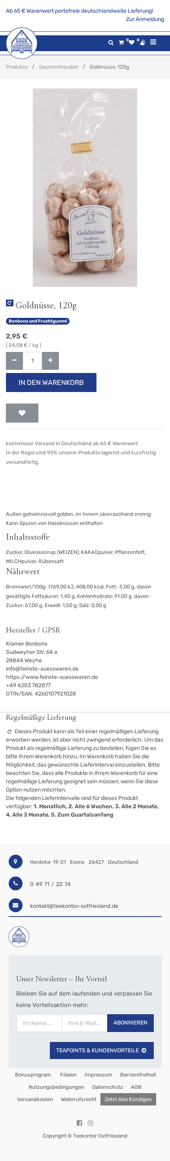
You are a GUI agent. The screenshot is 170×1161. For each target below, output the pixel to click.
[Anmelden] (142, 42)
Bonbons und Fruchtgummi (38, 321)
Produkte (17, 67)
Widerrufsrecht (78, 1099)
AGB (136, 1087)
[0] (121, 42)
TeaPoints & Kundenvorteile (97, 1050)
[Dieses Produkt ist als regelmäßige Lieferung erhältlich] (9, 303)
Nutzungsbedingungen (56, 1087)
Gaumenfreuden (58, 67)
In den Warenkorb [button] (51, 382)
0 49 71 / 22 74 (50, 884)
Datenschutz (107, 1087)
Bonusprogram (32, 1075)
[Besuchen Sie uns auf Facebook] (79, 1123)
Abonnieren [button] (130, 1022)
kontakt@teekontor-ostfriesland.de (74, 906)
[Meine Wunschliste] (131, 42)
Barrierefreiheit (138, 1075)
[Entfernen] (14, 361)
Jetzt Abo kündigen (128, 1099)
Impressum (98, 1075)
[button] (22, 413)
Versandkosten (35, 1099)
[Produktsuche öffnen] (110, 42)
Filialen (68, 1075)
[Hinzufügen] (50, 361)
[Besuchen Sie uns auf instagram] (90, 1123)
